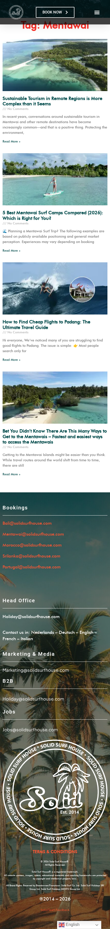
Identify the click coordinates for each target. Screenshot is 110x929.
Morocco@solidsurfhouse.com (32, 545)
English (72, 924)
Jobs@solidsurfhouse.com (30, 729)
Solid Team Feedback (55, 909)
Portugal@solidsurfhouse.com (32, 567)
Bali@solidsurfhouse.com (27, 523)
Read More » (11, 141)
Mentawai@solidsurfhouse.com (33, 534)
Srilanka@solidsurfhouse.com (31, 556)
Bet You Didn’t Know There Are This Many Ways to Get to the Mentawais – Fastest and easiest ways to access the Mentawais (55, 437)
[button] (97, 12)
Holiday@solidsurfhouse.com (31, 616)
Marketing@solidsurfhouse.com (36, 670)
